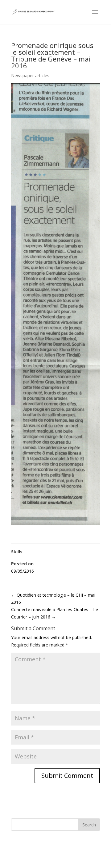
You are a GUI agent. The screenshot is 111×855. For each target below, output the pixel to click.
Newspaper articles (30, 75)
